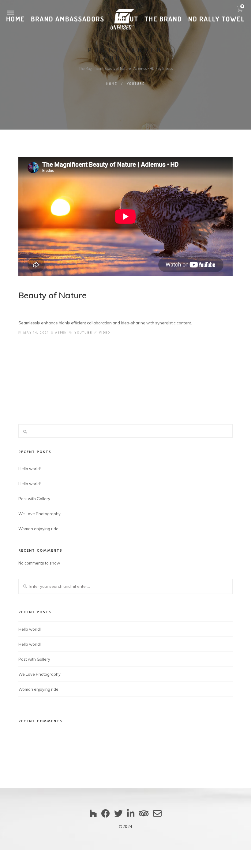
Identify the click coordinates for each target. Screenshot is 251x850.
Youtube (83, 332)
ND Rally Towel (216, 19)
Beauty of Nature (52, 295)
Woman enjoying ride (38, 528)
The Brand (163, 19)
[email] (157, 816)
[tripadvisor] (144, 816)
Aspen (61, 332)
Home (15, 19)
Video (104, 332)
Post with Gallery (34, 498)
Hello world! (29, 468)
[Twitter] (118, 816)
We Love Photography (39, 513)
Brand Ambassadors (67, 19)
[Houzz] (93, 816)
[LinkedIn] (131, 816)
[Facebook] (105, 816)
